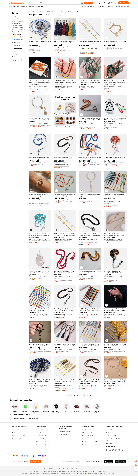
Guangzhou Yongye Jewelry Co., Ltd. (113, 240)
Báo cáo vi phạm (86, 445)
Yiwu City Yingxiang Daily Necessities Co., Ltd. (40, 240)
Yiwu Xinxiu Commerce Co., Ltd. (61, 166)
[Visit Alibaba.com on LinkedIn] (110, 450)
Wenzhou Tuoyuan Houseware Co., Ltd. (88, 127)
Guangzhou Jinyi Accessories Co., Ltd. (113, 48)
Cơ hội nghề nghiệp (17, 438)
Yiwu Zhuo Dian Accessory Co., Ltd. (113, 164)
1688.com (52, 468)
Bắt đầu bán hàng (110, 432)
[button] (82, 3)
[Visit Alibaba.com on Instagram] (116, 450)
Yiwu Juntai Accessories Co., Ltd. (87, 351)
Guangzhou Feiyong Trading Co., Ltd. (88, 242)
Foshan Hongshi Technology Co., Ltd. (63, 280)
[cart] (104, 3)
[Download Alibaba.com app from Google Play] (120, 461)
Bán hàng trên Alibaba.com (112, 429)
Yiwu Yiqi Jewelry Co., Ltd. (110, 205)
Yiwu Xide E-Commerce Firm (111, 386)
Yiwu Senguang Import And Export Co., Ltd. (39, 125)
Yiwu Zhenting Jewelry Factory (61, 351)
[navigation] (18, 204)
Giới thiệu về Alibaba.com (19, 426)
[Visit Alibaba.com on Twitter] (113, 450)
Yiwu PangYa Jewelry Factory (61, 87)
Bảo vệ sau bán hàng (41, 438)
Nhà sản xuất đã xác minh (65, 431)
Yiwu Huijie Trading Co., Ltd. (86, 201)
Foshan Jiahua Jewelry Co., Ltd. (112, 89)
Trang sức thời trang (61, 11)
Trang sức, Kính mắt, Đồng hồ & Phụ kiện (43, 11)
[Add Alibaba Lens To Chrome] (35, 461)
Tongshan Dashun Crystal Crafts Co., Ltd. (64, 388)
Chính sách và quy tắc (41, 445)
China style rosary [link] (81, 11)
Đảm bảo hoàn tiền (40, 432)
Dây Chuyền (71, 11)
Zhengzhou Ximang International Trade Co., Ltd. (40, 351)
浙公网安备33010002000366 (95, 473)
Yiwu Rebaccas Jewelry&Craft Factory (88, 386)
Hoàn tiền (84, 438)
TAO (81, 468)
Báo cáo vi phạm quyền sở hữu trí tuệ (91, 441)
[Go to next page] (90, 395)
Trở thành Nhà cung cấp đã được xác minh (115, 439)
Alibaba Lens (18, 461)
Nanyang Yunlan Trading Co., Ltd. (87, 315)
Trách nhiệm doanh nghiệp (18, 435)
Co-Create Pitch (16, 432)
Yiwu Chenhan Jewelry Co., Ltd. (86, 87)
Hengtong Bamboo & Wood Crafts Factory (89, 164)
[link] (136, 461)
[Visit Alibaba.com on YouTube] (119, 450)
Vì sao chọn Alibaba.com (18, 429)
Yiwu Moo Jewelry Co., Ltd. (35, 278)
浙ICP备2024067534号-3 (109, 473)
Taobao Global (75, 468)
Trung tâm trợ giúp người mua (89, 429)
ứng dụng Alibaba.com (96, 461)
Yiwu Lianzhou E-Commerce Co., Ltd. (38, 315)
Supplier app (70, 461)
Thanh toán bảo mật (41, 429)
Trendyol (86, 468)
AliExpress (46, 468)
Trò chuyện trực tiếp (87, 432)
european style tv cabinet (18, 418)
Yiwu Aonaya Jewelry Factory (61, 315)
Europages (92, 468)
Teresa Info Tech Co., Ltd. (110, 280)
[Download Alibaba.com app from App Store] (108, 461)
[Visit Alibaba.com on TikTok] (122, 450)
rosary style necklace (33, 418)
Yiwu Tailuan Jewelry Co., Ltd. (36, 164)
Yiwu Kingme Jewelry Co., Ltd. (36, 386)
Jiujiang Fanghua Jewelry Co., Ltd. (62, 240)
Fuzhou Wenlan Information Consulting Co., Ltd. (115, 315)
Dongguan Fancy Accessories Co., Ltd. (38, 89)
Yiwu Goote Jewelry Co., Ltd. (86, 278)
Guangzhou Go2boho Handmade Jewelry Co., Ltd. (40, 203)
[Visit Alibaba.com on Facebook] (106, 450)
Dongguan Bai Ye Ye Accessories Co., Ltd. (114, 351)
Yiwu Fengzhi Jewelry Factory (36, 50)
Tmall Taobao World (61, 468)
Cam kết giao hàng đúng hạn (43, 435)
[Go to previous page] (64, 395)
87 (87, 395)
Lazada (69, 468)
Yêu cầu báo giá (63, 434)
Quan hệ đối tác (109, 443)
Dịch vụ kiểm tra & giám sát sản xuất (44, 441)
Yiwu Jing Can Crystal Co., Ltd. (86, 52)
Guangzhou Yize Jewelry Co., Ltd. (62, 50)
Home (29, 11)
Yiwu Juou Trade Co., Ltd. (110, 127)
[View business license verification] (83, 473)
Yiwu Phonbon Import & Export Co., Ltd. (63, 201)
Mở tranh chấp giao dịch (88, 435)
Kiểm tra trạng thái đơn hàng (113, 435)
